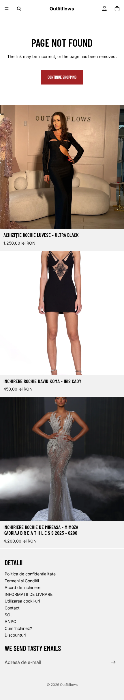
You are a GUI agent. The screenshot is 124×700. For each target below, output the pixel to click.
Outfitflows (69, 684)
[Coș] (117, 8)
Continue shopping (62, 77)
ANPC (10, 621)
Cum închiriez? (18, 628)
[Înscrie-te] (113, 662)
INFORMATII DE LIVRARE (28, 594)
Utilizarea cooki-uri (22, 601)
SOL (9, 614)
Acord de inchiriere (22, 587)
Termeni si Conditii (22, 580)
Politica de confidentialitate (30, 573)
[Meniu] (6, 8)
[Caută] (19, 8)
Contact (12, 607)
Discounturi (15, 635)
